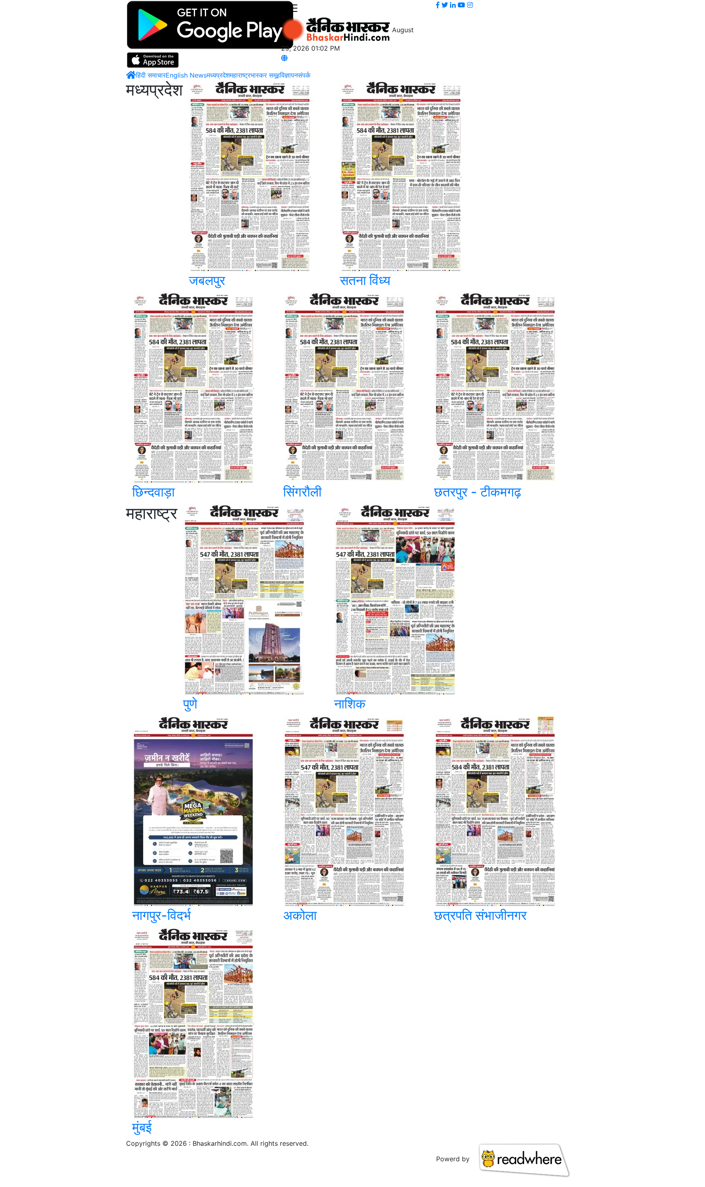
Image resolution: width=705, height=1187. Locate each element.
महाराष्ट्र (240, 75)
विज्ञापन (289, 75)
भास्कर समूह (265, 75)
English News (186, 75)
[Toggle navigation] (292, 9)
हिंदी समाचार (151, 75)
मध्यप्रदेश (218, 75)
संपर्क (304, 75)
